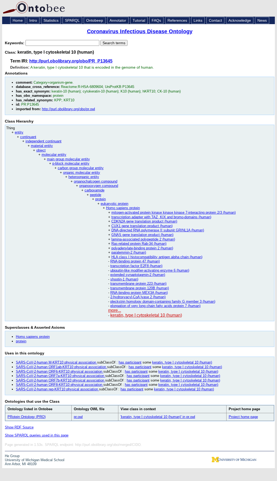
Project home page (243, 417)
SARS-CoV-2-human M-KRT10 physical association (56, 362)
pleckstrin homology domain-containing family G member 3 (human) (162, 301)
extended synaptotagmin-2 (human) (137, 275)
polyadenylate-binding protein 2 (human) (142, 248)
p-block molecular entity (70, 163)
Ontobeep (94, 20)
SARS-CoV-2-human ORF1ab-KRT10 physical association (61, 367)
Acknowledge (239, 20)
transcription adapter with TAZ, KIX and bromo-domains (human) (161, 217)
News (262, 20)
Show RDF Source (19, 427)
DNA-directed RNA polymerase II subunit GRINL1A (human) (157, 230)
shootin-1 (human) (124, 279)
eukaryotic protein (114, 204)
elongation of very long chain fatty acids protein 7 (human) (155, 306)
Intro (33, 20)
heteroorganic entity (83, 177)
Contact (215, 20)
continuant (28, 137)
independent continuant (43, 141)
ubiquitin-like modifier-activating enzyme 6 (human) (149, 270)
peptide (95, 195)
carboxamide (94, 190)
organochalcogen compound (95, 181)
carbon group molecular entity (81, 168)
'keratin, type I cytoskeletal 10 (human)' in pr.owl (158, 417)
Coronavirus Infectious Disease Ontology (139, 31)
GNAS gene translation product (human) (142, 235)
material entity (42, 146)
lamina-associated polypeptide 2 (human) (143, 239)
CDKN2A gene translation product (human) (144, 221)
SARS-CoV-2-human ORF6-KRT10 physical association (59, 371)
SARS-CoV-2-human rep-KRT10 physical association (57, 389)
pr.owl (78, 417)
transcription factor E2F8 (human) (136, 266)
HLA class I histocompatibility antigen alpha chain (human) (156, 257)
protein (100, 199)
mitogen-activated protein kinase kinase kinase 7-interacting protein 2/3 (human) (173, 212)
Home (18, 20)
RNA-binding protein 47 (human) (135, 261)
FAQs (156, 20)
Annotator (118, 20)
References (177, 20)
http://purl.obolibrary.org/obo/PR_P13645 (70, 61)
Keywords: (15, 43)
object (41, 150)
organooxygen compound (98, 186)
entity (19, 132)
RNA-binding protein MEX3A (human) (139, 293)
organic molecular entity (81, 173)
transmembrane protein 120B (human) (139, 288)
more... (114, 310)
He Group (12, 456)
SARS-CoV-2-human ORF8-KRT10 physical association (59, 385)
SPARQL (72, 20)
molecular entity (54, 155)
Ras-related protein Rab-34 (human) (138, 244)
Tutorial (139, 20)
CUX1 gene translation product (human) (142, 226)
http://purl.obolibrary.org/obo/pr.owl (68, 109)
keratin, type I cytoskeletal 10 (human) (146, 315)
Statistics (51, 20)
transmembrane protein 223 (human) (138, 284)
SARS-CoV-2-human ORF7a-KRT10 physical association (60, 376)
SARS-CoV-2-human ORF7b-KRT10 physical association (60, 380)
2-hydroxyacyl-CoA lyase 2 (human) (138, 297)
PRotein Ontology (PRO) (27, 417)
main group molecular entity (68, 159)
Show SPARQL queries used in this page (36, 435)
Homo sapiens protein (123, 208)
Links (198, 20)
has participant (130, 362)
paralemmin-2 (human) (128, 252)
